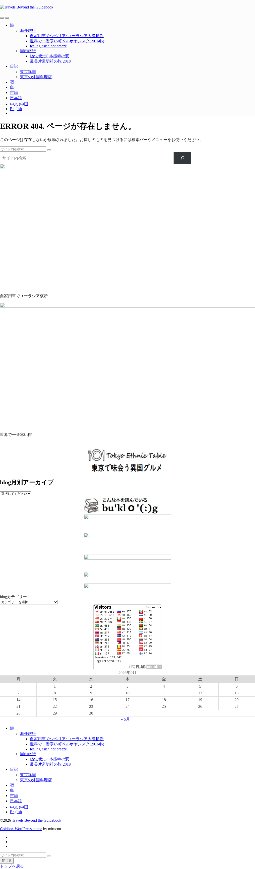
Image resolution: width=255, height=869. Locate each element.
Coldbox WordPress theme (21, 829)
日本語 (16, 98)
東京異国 (28, 72)
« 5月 (125, 719)
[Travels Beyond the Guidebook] (127, 7)
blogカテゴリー (13, 597)
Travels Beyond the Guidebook (36, 820)
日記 (14, 66)
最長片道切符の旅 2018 (50, 61)
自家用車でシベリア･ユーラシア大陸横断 (67, 36)
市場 (14, 92)
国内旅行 (28, 51)
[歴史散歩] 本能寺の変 (49, 56)
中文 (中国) (19, 104)
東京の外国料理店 (36, 77)
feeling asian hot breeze (48, 46)
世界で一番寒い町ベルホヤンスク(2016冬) (67, 41)
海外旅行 (28, 30)
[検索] (182, 158)
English (16, 109)
